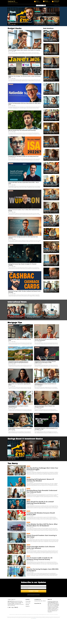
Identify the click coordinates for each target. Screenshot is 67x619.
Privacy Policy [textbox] (28, 601)
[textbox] (13, 2)
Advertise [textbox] (27, 604)
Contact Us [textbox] (27, 606)
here (35, 618)
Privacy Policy (56, 614)
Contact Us (47, 614)
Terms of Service (52, 614)
